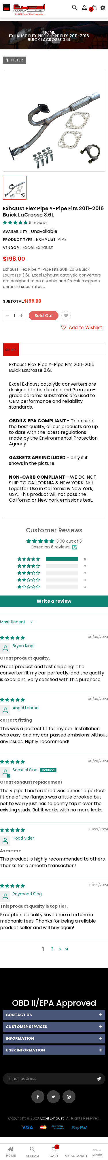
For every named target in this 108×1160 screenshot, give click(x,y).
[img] (12, 638)
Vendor (11, 247)
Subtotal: (13, 301)
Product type (17, 239)
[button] (16, 222)
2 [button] (52, 949)
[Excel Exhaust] (54, 1127)
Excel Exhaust (37, 247)
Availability (15, 231)
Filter (16, 60)
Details (10, 349)
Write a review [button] (54, 601)
